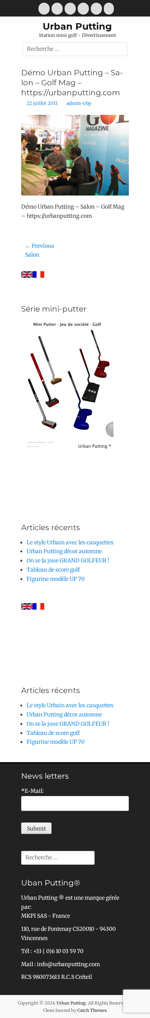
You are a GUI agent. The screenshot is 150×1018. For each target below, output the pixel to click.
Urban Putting (77, 26)
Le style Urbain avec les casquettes (70, 542)
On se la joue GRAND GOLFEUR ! (68, 560)
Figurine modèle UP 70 (56, 578)
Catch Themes (92, 1010)
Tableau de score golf (53, 569)
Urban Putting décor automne (64, 551)
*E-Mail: (32, 791)
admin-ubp (79, 103)
